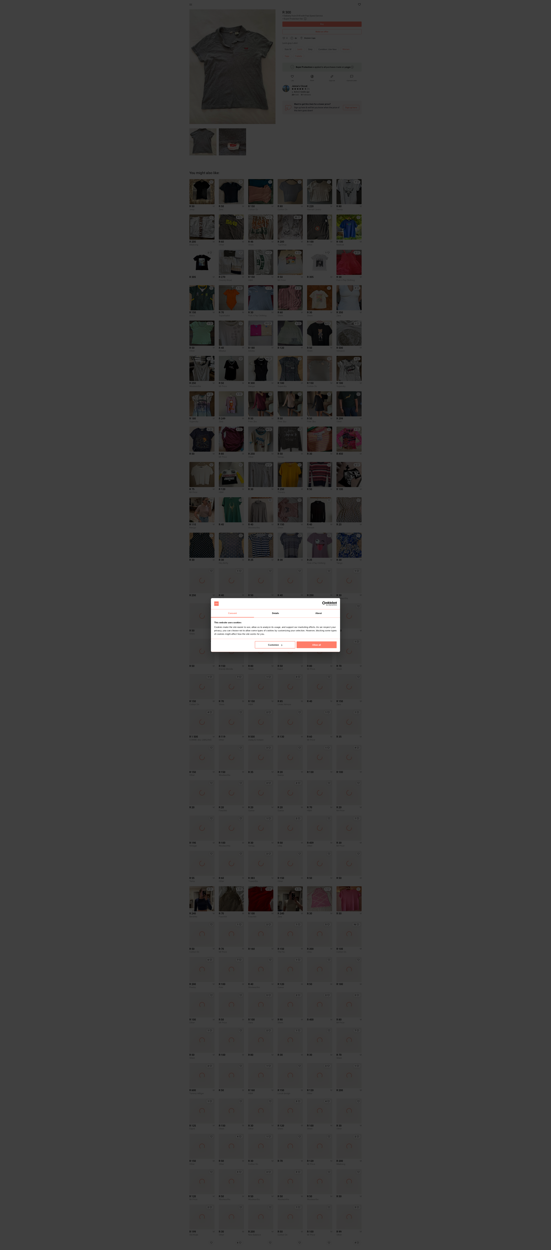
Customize (273, 645)
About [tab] (318, 613)
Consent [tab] (232, 613)
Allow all (316, 645)
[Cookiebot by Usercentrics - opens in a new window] (324, 603)
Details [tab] (275, 613)
